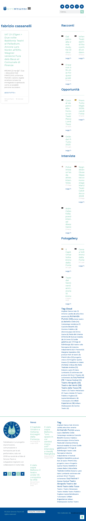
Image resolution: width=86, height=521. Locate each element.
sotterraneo (67, 377)
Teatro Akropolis (71, 383)
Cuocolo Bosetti (69, 327)
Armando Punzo (70, 317)
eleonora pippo (68, 332)
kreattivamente (77, 513)
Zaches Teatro (73, 502)
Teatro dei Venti (71, 385)
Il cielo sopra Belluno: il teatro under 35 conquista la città (35, 472)
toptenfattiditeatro (69, 398)
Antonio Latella (68, 314)
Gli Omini (68, 339)
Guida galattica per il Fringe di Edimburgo (70, 342)
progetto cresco (63, 463)
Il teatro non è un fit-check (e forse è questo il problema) (71, 71)
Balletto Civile (71, 322)
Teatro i (65, 390)
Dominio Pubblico (69, 329)
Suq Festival (72, 478)
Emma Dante (74, 440)
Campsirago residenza (70, 324)
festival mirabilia (63, 445)
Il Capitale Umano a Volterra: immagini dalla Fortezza (70, 257)
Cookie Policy (40, 511)
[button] (29, 8)
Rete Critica (70, 365)
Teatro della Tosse (71, 388)
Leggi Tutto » (9, 93)
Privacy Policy (32, 511)
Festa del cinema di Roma (67, 443)
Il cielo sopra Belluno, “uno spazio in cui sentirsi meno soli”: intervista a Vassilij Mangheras (50, 440)
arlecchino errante (69, 427)
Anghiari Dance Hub (70, 311)
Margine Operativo (70, 352)
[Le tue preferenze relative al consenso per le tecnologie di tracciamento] (82, 517)
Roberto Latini (67, 370)
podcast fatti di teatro (71, 355)
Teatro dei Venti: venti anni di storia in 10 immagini (70, 287)
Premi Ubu (67, 357)
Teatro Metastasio (70, 489)
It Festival (79, 349)
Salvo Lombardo (63, 473)
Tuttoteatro (67, 401)
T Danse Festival (73, 380)
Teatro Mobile (70, 393)
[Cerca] (82, 11)
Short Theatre (77, 375)
